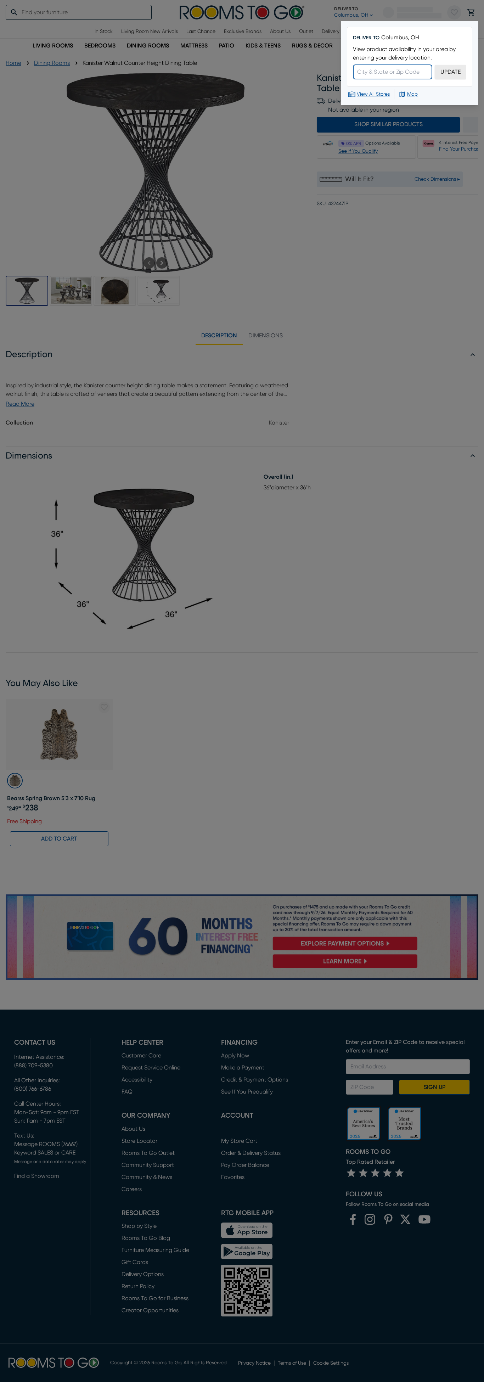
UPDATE (450, 72)
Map (412, 94)
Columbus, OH (400, 37)
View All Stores (373, 94)
